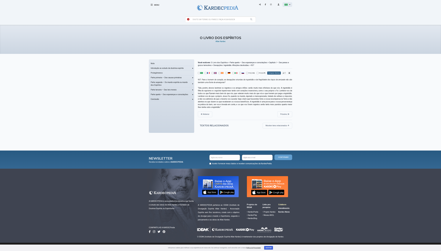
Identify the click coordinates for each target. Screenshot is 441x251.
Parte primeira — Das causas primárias (166, 77)
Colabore (282, 204)
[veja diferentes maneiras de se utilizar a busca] (188, 19)
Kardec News (284, 212)
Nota (152, 63)
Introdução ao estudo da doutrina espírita (167, 68)
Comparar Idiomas (274, 73)
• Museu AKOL (268, 215)
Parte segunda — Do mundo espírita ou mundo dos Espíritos (169, 83)
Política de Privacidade (253, 248)
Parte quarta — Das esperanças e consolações (169, 94)
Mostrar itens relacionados (277, 125)
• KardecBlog (252, 218)
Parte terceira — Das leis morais (164, 90)
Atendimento (284, 208)
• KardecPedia (252, 212)
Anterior (206, 114)
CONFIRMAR (283, 157)
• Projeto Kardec (269, 212)
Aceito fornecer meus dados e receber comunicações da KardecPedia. (242, 163)
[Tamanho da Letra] (284, 73)
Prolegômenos (157, 73)
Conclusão (155, 99)
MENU (156, 5)
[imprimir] (289, 73)
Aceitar (269, 248)
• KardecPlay (252, 215)
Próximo (283, 114)
